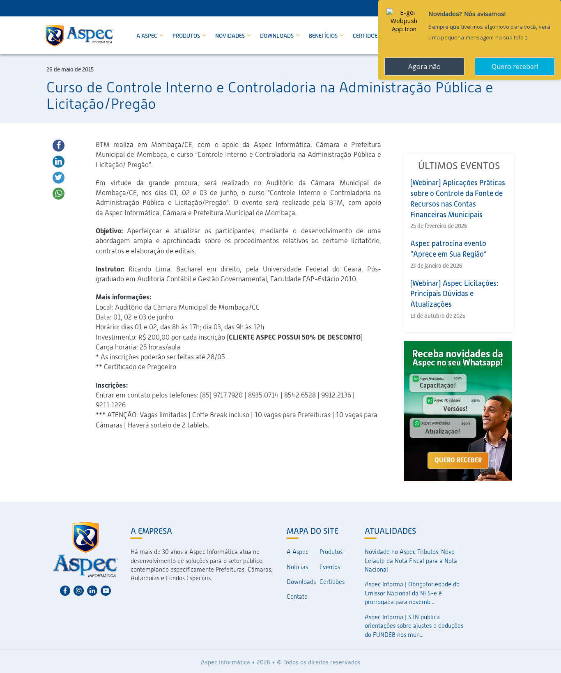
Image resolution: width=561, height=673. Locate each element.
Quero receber (458, 460)
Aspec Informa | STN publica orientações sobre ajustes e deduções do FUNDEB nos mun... (414, 626)
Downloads (277, 35)
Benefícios (324, 35)
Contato (297, 596)
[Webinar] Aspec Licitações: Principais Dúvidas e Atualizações (454, 293)
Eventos (330, 567)
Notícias (297, 567)
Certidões (366, 35)
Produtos (186, 35)
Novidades (230, 35)
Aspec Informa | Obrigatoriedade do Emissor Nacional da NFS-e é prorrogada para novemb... (412, 593)
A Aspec (147, 35)
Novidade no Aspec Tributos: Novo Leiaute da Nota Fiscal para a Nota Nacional (411, 560)
